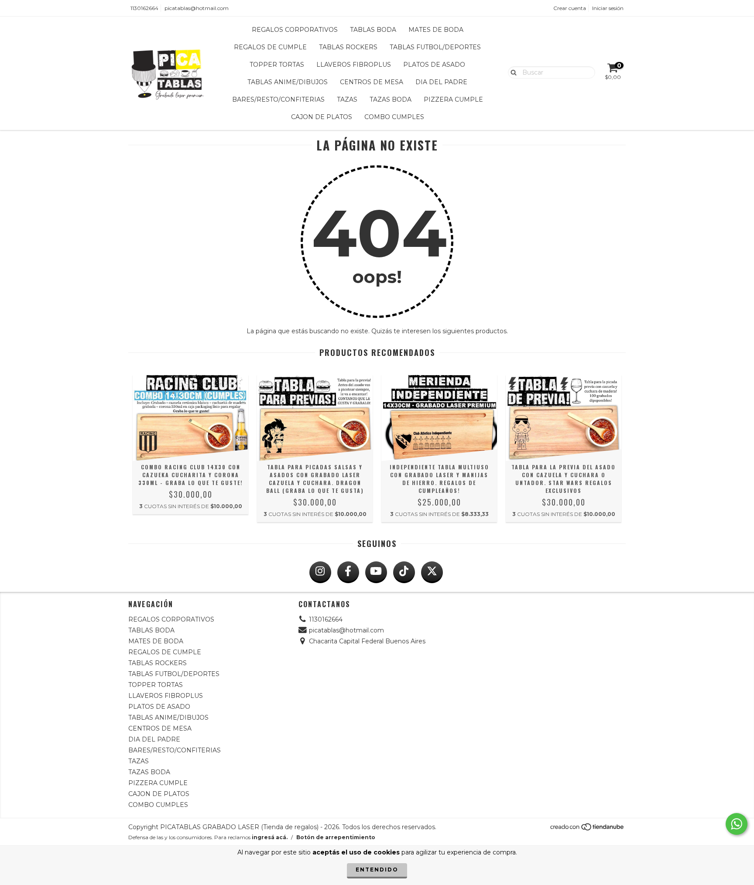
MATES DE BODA (435, 30)
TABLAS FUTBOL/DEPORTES (435, 47)
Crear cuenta (569, 8)
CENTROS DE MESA (371, 82)
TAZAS (347, 99)
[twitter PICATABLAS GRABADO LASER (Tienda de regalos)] (432, 572)
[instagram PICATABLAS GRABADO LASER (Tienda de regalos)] (320, 572)
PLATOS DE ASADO (434, 64)
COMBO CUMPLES (394, 117)
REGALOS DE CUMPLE (270, 47)
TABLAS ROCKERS (348, 47)
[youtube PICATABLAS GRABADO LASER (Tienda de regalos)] (376, 572)
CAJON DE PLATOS (321, 117)
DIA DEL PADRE (441, 82)
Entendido (377, 869)
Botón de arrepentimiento (335, 837)
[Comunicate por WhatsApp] (736, 824)
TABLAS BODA (373, 30)
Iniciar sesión (608, 8)
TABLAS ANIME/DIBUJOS (287, 82)
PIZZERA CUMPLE (453, 99)
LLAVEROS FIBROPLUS (353, 64)
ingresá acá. (270, 837)
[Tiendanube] (587, 829)
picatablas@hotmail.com (197, 8)
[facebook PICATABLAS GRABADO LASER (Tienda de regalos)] (348, 572)
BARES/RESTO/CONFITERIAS (278, 99)
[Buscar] (511, 71)
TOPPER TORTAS (277, 64)
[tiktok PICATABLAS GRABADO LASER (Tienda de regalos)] (404, 572)
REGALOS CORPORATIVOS (295, 30)
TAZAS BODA (390, 99)
